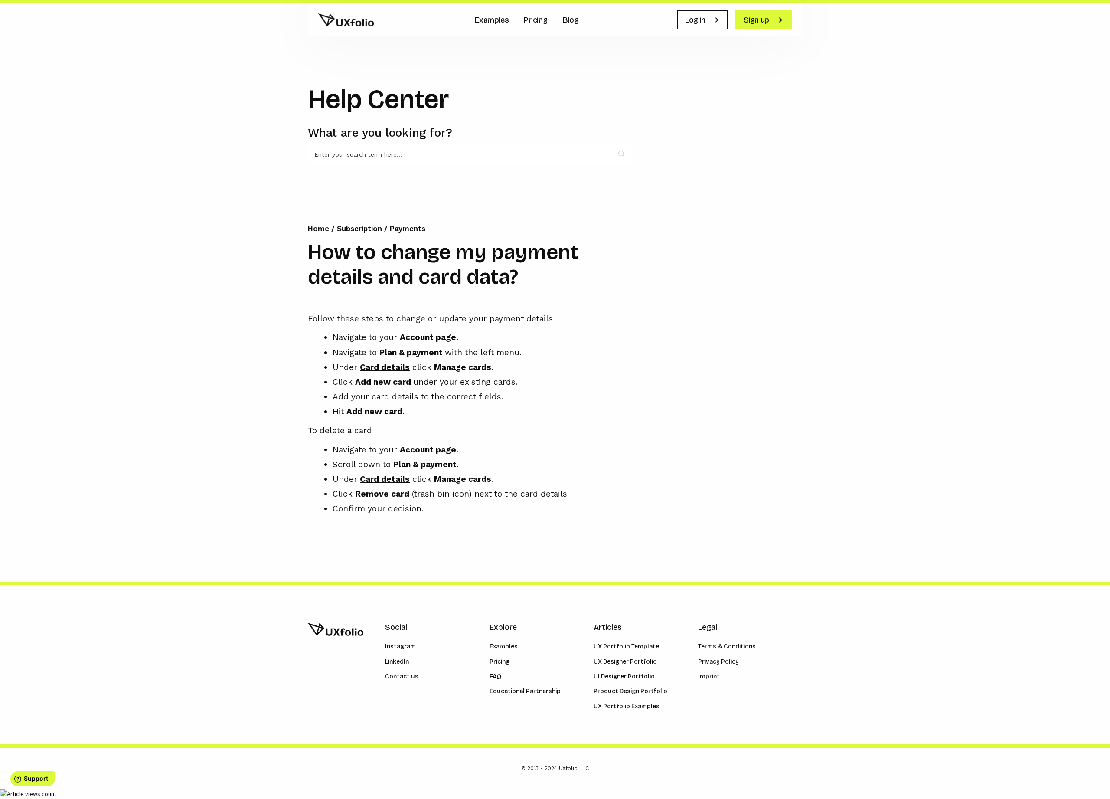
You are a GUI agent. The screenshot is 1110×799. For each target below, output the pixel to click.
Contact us (401, 676)
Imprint (709, 676)
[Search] (621, 154)
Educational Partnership (525, 691)
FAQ (495, 676)
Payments (407, 228)
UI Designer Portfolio (624, 676)
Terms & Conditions (727, 646)
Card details (385, 367)
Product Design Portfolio (630, 691)
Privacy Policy (718, 661)
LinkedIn (397, 661)
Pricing (499, 661)
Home (319, 228)
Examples (504, 646)
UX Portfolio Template (626, 646)
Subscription (359, 228)
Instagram (400, 646)
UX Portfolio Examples (626, 706)
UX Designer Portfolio (625, 661)
